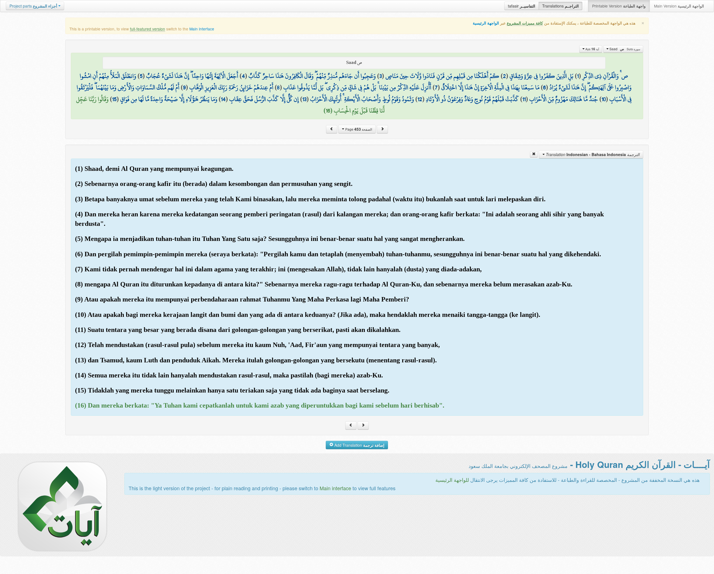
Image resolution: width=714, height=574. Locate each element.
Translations (560, 6)
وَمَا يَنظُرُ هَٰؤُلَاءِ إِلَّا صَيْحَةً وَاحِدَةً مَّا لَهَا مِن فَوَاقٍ (168, 99)
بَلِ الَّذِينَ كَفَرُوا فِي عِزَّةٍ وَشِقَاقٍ (541, 76)
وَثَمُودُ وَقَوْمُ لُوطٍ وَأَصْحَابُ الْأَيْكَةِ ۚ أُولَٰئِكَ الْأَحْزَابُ (362, 99)
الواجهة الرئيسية (486, 23)
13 (304, 99)
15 (114, 99)
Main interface (201, 29)
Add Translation (358, 445)
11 (524, 99)
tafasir (521, 6)
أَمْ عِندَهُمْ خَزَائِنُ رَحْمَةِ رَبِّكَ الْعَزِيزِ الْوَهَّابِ (231, 87)
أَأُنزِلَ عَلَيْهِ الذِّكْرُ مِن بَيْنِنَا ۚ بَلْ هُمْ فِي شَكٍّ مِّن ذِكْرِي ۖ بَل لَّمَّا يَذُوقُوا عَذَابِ (357, 87)
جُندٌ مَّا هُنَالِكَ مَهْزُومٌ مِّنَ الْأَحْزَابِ (563, 99)
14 (223, 99)
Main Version (679, 6)
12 (420, 99)
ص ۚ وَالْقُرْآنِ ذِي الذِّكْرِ (605, 76)
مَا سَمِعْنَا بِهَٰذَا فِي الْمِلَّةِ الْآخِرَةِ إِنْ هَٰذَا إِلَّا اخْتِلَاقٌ (490, 87)
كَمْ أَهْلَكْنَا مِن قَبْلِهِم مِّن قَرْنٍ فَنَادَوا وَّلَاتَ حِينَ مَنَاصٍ (442, 76)
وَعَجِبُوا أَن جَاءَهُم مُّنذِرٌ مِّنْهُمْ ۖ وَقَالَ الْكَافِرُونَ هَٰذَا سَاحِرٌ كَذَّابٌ (312, 76)
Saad (624, 48)
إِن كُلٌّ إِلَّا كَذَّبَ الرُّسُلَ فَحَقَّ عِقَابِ (264, 99)
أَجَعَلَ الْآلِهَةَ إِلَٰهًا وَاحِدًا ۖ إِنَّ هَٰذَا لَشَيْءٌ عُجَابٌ (192, 76)
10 (604, 99)
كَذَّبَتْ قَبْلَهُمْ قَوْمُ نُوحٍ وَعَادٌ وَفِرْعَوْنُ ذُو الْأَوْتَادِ (472, 99)
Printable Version (619, 6)
